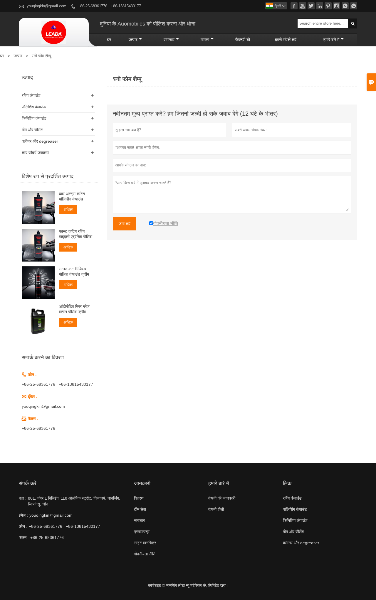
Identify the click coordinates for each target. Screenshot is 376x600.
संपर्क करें (27, 483)
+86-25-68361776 (38, 428)
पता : (22, 498)
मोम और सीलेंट (32, 129)
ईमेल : (23, 515)
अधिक (68, 209)
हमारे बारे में (331, 39)
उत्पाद (133, 39)
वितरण (139, 498)
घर (109, 39)
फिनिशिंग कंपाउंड (34, 118)
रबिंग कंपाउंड (31, 95)
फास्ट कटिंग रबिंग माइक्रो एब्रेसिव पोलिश (75, 234)
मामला (205, 39)
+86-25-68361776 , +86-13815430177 (109, 6)
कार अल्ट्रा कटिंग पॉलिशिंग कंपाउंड (72, 196)
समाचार (169, 39)
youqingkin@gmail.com (46, 6)
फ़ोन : (23, 526)
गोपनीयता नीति (144, 554)
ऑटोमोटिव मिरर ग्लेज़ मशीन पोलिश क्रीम (74, 309)
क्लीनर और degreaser (40, 141)
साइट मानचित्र (145, 542)
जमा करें (124, 223)
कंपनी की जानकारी (221, 498)
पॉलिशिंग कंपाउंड (34, 107)
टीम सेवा (140, 509)
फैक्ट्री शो (242, 39)
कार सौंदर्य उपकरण (35, 152)
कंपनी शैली (216, 509)
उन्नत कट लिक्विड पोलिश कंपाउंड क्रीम (74, 272)
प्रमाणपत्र (142, 531)
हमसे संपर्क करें (285, 39)
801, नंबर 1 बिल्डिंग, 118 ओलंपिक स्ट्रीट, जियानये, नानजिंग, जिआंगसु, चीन (74, 501)
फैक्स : (24, 537)
